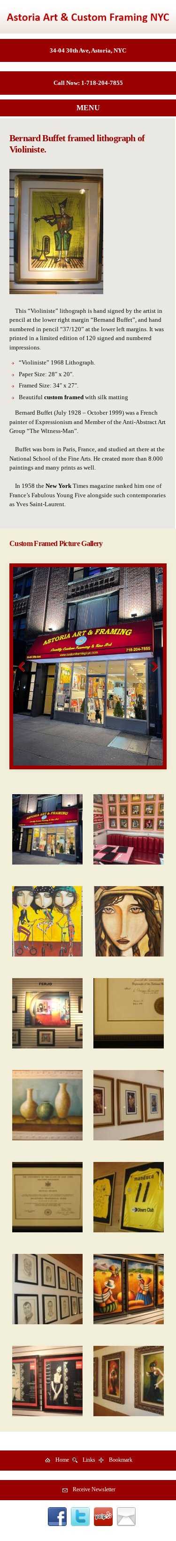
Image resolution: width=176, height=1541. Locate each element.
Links (89, 1460)
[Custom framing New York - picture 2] (88, 666)
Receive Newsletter (94, 1489)
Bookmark (120, 1460)
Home (62, 1460)
